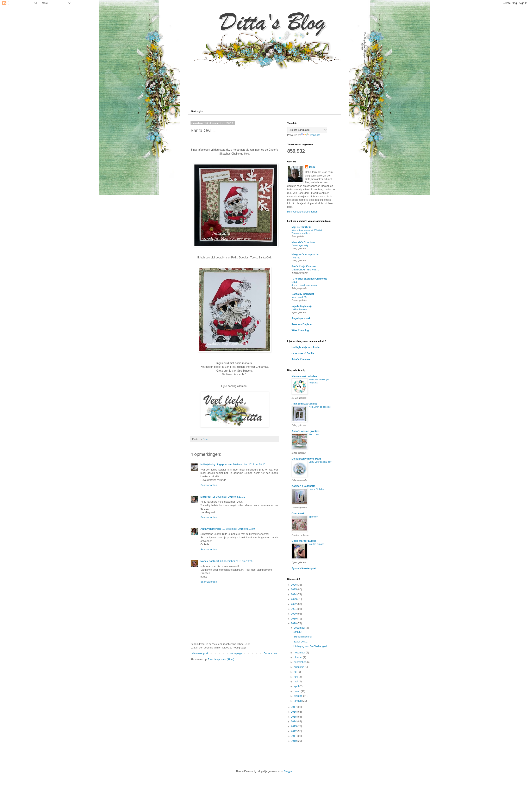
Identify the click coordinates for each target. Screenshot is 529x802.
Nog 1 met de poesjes (320, 407)
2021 (294, 609)
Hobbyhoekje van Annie (305, 347)
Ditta (312, 166)
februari (298, 696)
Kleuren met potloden (304, 376)
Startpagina (197, 111)
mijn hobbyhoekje (302, 306)
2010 (294, 741)
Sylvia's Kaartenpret (304, 568)
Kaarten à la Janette (303, 486)
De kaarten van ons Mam (306, 458)
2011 (294, 736)
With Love (314, 434)
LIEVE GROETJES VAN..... (305, 269)
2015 (294, 716)
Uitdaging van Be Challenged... (311, 646)
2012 (294, 731)
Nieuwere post (200, 653)
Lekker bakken (299, 309)
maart (297, 691)
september (300, 662)
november (300, 652)
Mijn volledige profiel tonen (302, 211)
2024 (294, 594)
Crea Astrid (298, 513)
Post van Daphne (302, 324)
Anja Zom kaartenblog (304, 403)
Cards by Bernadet (303, 294)
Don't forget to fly (300, 245)
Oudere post (271, 653)
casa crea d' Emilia (303, 353)
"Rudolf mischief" (302, 636)
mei (296, 681)
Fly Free (296, 257)
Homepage (236, 653)
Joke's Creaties (301, 359)
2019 (294, 618)
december (300, 627)
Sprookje (313, 516)
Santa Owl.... (300, 641)
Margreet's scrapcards (305, 254)
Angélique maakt (301, 318)
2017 (294, 707)
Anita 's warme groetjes (305, 431)
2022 (294, 604)
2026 (294, 584)
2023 (294, 599)
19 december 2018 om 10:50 (238, 528)
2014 (294, 721)
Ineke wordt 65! (299, 297)
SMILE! (297, 631)
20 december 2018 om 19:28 (236, 561)
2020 (294, 613)
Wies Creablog (300, 330)
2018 (294, 623)
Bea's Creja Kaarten (304, 266)
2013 (294, 726)
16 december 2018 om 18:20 (249, 464)
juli (296, 671)
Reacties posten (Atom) (221, 659)
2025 (294, 589)
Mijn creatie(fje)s (301, 227)
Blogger (288, 771)
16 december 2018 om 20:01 (228, 496)
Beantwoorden (208, 485)
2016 (294, 711)
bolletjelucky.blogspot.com (216, 464)
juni (296, 676)
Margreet (205, 496)
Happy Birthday (316, 489)
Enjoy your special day (320, 462)
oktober (298, 657)
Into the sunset (316, 544)
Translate (315, 135)
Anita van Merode (210, 528)
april (296, 686)
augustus (299, 667)
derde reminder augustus (304, 285)
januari (298, 700)
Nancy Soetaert (209, 561)
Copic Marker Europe (304, 540)
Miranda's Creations (303, 242)
